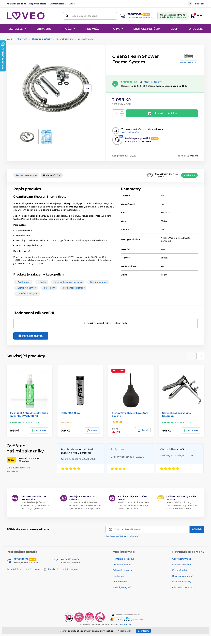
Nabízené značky (181, 581)
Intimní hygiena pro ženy (68, 282)
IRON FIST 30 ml (70, 413)
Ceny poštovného (181, 558)
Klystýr (42, 282)
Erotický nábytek (27, 287)
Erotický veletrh (180, 570)
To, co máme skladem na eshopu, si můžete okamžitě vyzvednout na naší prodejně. (85, 505)
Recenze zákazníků (182, 576)
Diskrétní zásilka (57, 3)
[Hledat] (67, 16)
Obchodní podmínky (183, 587)
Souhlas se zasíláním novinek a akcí (122, 536)
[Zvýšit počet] (122, 112)
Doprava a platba (37, 3)
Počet (116, 113)
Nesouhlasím (124, 631)
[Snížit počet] (122, 115)
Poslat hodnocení (32, 335)
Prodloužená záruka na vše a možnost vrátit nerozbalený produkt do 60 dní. (134, 505)
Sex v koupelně (98, 282)
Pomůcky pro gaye (28, 293)
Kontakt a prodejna (16, 3)
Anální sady (24, 282)
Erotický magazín (122, 587)
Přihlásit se (199, 3)
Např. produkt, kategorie (84, 16)
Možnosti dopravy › (153, 82)
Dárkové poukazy (122, 570)
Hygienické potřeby (42, 39)
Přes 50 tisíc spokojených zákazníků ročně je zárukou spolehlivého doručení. (181, 505)
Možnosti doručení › (131, 132)
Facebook (53, 569)
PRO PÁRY (22, 39)
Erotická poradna (181, 564)
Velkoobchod (120, 581)
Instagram (72, 569)
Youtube (35, 569)
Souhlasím (143, 631)
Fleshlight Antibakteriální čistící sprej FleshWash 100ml (29, 414)
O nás (72, 3)
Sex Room (49, 287)
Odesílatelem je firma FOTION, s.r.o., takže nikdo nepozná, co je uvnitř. (35, 505)
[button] (87, 88)
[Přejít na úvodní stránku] (26, 16)
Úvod (9, 39)
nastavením (99, 631)
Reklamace (119, 576)
